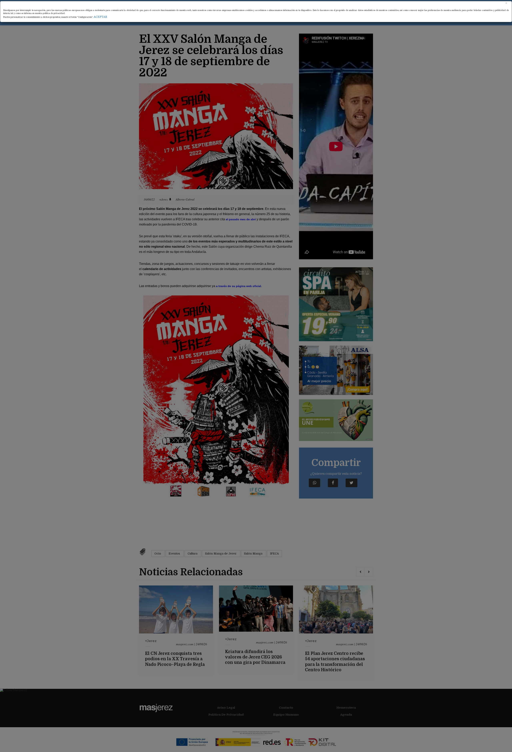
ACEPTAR (100, 16)
